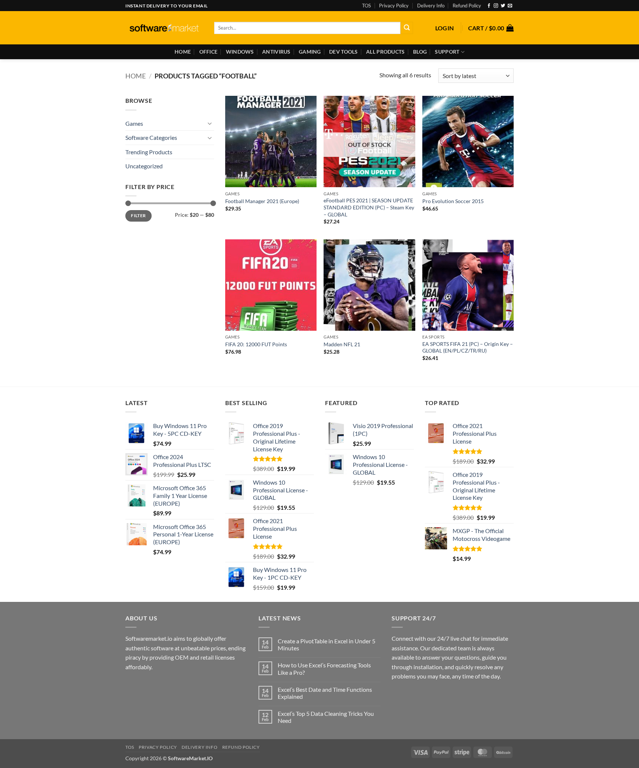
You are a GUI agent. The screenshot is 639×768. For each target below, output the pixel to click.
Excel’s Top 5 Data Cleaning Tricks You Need (326, 717)
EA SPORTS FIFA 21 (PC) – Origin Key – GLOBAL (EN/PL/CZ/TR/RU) (467, 347)
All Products (385, 51)
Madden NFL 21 (342, 344)
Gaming (310, 51)
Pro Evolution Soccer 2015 (453, 201)
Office (208, 51)
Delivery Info (430, 6)
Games (134, 123)
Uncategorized (144, 165)
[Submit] (406, 28)
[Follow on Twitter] (503, 6)
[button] (444, 28)
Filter (138, 215)
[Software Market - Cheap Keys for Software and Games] (164, 28)
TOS (366, 6)
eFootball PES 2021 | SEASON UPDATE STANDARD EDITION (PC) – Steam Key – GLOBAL (369, 207)
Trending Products (148, 151)
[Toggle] (209, 123)
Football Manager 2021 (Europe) (262, 201)
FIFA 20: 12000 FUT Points (256, 344)
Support (447, 51)
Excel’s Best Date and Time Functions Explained (325, 693)
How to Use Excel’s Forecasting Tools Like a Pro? (324, 668)
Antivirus (276, 51)
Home (183, 51)
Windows (240, 51)
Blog (420, 51)
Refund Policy (467, 6)
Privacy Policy (394, 6)
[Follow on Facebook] (489, 6)
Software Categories (151, 137)
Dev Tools (343, 51)
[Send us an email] (510, 6)
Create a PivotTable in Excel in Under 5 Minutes (326, 644)
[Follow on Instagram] (496, 6)
